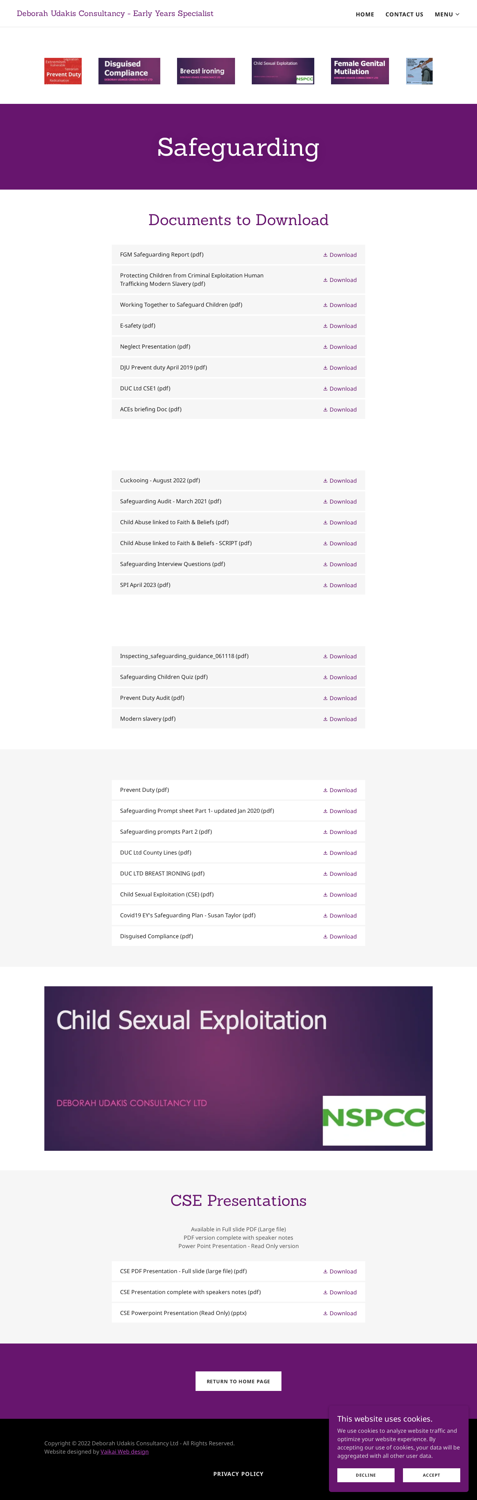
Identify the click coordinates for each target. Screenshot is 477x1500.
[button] (447, 14)
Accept (431, 1475)
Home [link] (365, 14)
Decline (366, 1475)
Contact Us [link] (405, 14)
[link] (115, 14)
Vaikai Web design (125, 1451)
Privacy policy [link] (238, 1474)
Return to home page (239, 1381)
